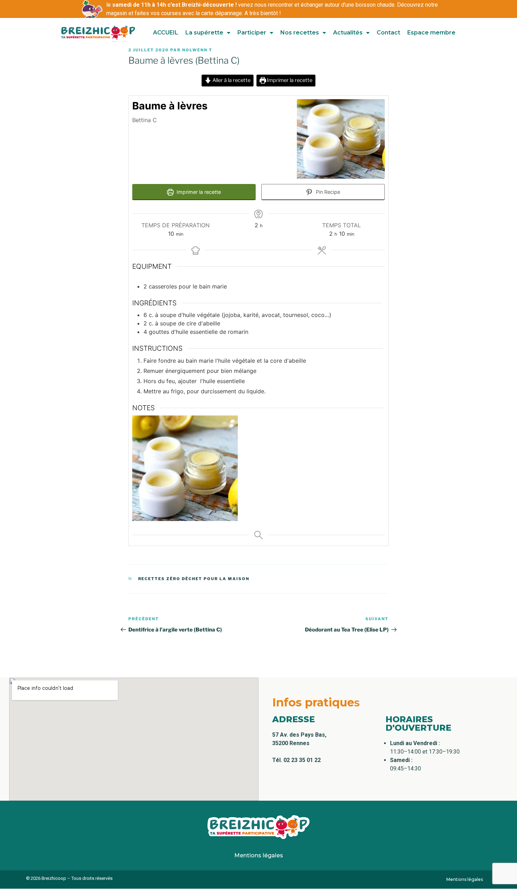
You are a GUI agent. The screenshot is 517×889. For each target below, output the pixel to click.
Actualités (348, 32)
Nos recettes (299, 32)
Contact (388, 32)
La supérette (204, 32)
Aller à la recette (230, 80)
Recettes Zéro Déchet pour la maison (194, 578)
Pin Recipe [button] (327, 192)
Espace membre (431, 32)
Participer (251, 32)
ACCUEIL (165, 32)
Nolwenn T (197, 49)
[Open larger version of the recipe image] (341, 139)
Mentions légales (258, 855)
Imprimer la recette (289, 80)
